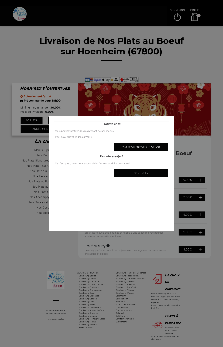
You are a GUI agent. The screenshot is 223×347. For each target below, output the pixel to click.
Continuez (141, 173)
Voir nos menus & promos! (141, 146)
